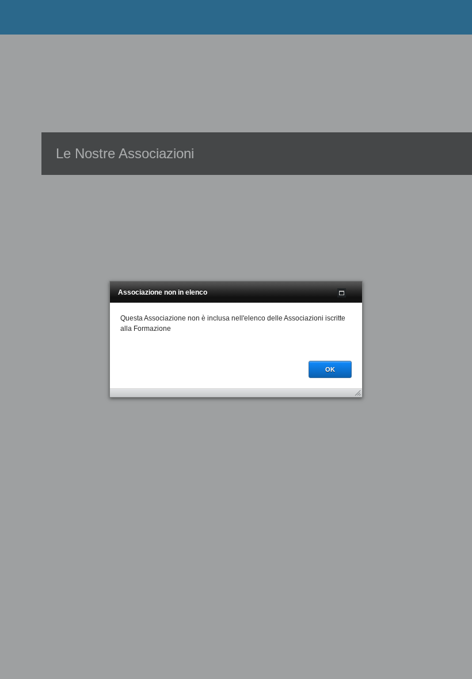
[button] (341, 292)
